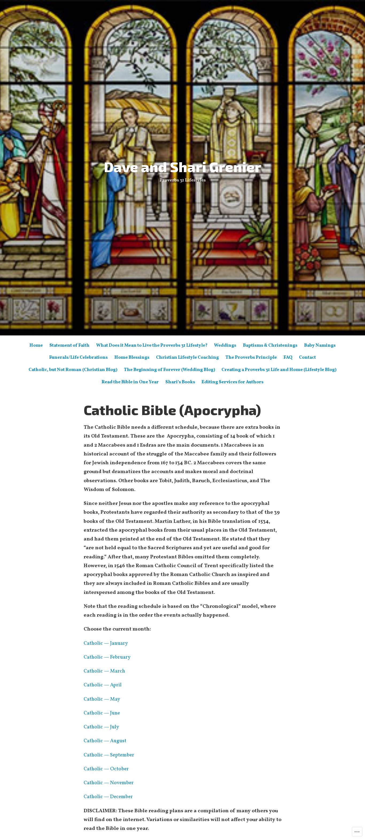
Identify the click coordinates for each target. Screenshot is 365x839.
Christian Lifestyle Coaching (187, 357)
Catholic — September (109, 755)
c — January (114, 643)
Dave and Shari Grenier (182, 166)
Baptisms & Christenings (270, 345)
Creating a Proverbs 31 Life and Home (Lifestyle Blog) (279, 370)
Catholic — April (103, 685)
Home (36, 345)
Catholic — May (102, 699)
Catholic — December (108, 796)
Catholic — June (102, 713)
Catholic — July (101, 727)
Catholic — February (107, 657)
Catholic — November (109, 782)
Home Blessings (131, 357)
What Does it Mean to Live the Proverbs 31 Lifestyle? (152, 345)
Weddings (225, 345)
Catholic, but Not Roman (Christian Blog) (73, 370)
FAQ (288, 357)
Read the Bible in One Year (130, 382)
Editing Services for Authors (232, 382)
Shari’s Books (180, 382)
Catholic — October (106, 768)
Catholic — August (105, 740)
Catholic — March (104, 671)
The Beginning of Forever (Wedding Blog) (169, 370)
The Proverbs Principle (251, 357)
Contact (307, 357)
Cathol (91, 643)
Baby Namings (320, 345)
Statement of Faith (69, 345)
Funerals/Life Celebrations (78, 357)
